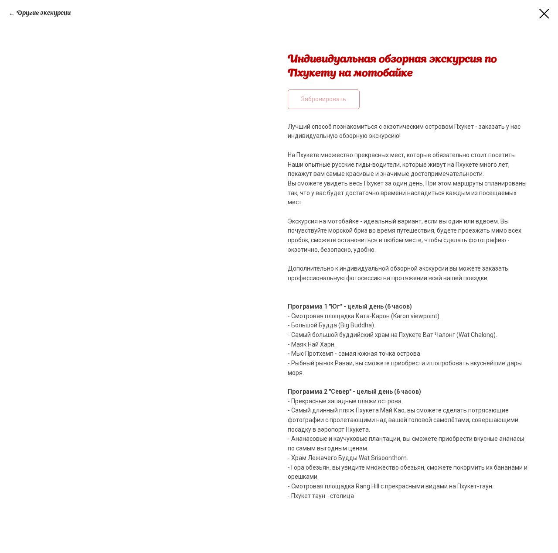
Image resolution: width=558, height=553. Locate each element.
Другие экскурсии (44, 13)
